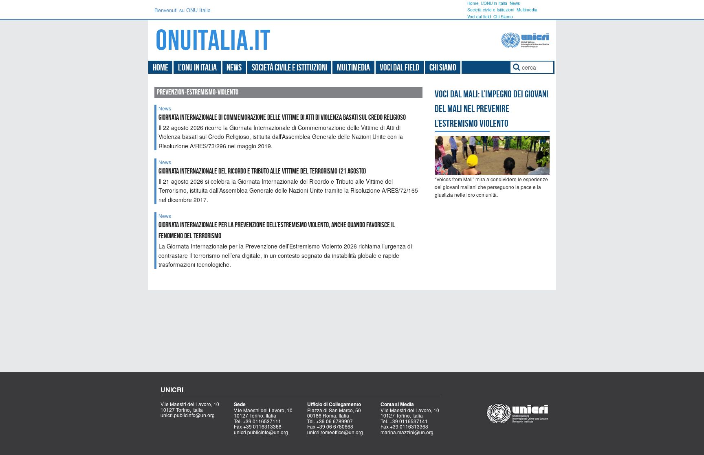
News (515, 3)
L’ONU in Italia (494, 3)
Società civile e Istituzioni (490, 10)
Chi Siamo (503, 16)
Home (473, 3)
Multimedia (527, 10)
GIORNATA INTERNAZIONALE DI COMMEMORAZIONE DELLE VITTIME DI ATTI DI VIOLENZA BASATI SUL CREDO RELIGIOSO (282, 117)
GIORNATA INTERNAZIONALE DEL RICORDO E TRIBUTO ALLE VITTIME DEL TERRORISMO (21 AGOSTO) (262, 171)
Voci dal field (479, 16)
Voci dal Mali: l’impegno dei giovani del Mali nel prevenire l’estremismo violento (491, 109)
